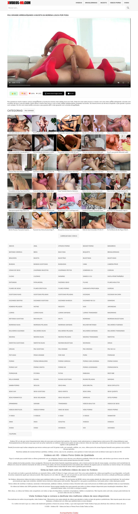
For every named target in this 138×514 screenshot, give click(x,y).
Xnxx (35, 422)
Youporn (12, 434)
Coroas (111, 270)
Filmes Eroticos (40, 288)
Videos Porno (115, 3)
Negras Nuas (39, 337)
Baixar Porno (88, 246)
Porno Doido (113, 361)
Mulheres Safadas (90, 331)
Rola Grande (14, 379)
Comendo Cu (88, 270)
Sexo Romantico (15, 397)
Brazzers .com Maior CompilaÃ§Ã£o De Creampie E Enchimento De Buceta (118, 171)
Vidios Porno (113, 409)
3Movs (11, 246)
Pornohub (13, 373)
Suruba (36, 403)
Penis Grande (39, 355)
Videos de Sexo (113, 403)
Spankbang (13, 403)
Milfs (60, 319)
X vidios (86, 416)
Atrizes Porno (64, 246)
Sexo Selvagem (39, 397)
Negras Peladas (64, 337)
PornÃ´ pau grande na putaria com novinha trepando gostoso (44, 133)
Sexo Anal (62, 385)
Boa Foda (61, 252)
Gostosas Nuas (15, 294)
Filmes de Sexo (15, 288)
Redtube (111, 373)
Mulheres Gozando (16, 331)
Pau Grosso (87, 349)
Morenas (86, 319)
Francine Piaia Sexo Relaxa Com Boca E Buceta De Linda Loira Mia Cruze (20, 171)
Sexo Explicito (113, 385)
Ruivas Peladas (89, 379)
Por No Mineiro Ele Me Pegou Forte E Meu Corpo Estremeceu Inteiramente (118, 230)
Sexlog (36, 385)
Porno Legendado (90, 367)
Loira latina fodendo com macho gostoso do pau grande (20, 133)
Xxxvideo (111, 428)
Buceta (36, 258)
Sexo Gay (12, 391)
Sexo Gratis (63, 391)
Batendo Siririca (15, 252)
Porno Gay (13, 367)
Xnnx (11, 422)
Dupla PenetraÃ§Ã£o (116, 276)
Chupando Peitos (65, 270)
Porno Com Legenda (91, 361)
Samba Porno (14, 385)
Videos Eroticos (15, 409)
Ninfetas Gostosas (16, 343)
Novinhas (86, 343)
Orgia (110, 343)
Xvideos (79, 3)
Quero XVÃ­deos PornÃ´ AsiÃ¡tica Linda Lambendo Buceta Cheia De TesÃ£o (44, 210)
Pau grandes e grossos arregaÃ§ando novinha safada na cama (69, 133)
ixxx (84, 306)
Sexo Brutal (88, 385)
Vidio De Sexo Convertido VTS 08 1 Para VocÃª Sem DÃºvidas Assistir (94, 230)
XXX (84, 428)
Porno (11, 361)
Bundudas (62, 264)
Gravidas (111, 300)
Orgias (11, 349)
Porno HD (62, 367)
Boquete (86, 252)
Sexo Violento (64, 397)
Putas (60, 373)
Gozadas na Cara (114, 294)
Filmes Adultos (114, 282)
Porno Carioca (64, 361)
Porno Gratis (39, 367)
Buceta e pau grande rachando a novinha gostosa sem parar (94, 133)
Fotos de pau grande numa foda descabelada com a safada (118, 133)
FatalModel (38, 282)
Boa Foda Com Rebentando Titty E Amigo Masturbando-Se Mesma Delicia (118, 210)
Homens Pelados (15, 306)
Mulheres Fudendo (115, 325)
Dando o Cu (87, 276)
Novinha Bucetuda (65, 343)
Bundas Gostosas (41, 264)
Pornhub (111, 355)
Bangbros (111, 246)
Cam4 (85, 264)
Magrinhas (112, 312)
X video (12, 416)
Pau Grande (29, 110)
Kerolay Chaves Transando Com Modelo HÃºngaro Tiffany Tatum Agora (94, 171)
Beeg (35, 252)
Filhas (85, 282)
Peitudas (12, 355)
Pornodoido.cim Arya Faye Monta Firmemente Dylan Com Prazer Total (20, 191)
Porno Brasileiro (41, 361)
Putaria (37, 373)
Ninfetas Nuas (39, 343)
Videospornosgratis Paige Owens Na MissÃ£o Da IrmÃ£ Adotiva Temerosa (20, 210)
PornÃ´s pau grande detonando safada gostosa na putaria (118, 152)
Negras (12, 337)
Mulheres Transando (116, 331)
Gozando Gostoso (41, 300)
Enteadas (12, 282)
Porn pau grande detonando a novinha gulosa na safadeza (44, 152)
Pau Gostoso (39, 349)
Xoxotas (61, 422)
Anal (35, 246)
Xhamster (111, 416)
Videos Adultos (89, 403)
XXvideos (61, 428)
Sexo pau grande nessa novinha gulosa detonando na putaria (94, 152)
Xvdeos (86, 422)
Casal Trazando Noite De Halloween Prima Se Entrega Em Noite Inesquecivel (69, 191)
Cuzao (11, 276)
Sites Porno (112, 397)
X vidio (60, 416)
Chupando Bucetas (41, 270)
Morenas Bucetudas (116, 319)
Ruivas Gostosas (65, 379)
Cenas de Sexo (14, 270)
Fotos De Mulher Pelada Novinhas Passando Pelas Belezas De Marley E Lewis (118, 191)
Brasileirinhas (91, 3)
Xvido (36, 428)
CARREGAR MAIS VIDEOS (68, 236)
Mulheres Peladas (65, 331)
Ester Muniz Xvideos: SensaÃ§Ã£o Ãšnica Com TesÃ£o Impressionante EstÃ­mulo (44, 171)
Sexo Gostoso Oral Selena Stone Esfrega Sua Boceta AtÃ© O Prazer (69, 171)
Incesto (104, 3)
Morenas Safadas (65, 325)
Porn (85, 355)
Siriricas (86, 397)
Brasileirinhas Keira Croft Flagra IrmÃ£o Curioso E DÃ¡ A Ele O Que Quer (69, 210)
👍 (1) (14, 93)
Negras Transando (90, 337)
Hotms (36, 306)
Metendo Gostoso (16, 319)
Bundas (12, 264)
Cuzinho (37, 276)
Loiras (11, 312)
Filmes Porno (63, 288)
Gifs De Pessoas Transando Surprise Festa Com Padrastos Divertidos (20, 230)
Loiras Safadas (64, 312)
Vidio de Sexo (63, 409)
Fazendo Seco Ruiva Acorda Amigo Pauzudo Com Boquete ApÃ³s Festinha (44, 230)
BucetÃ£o (62, 258)
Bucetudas (112, 258)
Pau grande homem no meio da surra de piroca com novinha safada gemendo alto (69, 152)
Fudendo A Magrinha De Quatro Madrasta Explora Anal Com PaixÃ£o (44, 191)
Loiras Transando (90, 312)
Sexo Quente (113, 391)
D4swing (61, 276)
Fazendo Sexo (63, 282)
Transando (62, 403)
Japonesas (112, 306)
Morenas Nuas (14, 325)
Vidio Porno (87, 409)
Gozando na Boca (65, 300)
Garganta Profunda (91, 288)
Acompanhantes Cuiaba (69, 513)
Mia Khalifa (38, 319)
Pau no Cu (111, 349)
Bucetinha (87, 258)
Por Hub (61, 355)
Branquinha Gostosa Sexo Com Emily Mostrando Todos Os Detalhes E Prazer (69, 230)
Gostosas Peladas (41, 294)
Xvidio (126, 3)
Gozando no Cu (89, 300)
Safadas (111, 379)
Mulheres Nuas (40, 331)
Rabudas (86, 373)
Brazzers (12, 258)
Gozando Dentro (16, 300)
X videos (37, 416)
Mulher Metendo (89, 325)
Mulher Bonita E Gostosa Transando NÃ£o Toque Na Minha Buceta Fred (94, 191)
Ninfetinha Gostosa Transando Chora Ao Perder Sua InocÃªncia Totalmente (94, 210)
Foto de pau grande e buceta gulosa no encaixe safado (20, 152)
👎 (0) (23, 93)
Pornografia (113, 367)
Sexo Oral (87, 391)
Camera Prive (113, 264)
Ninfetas (111, 337)
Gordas (111, 288)
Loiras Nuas (38, 312)
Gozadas (86, 294)
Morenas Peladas (40, 325)
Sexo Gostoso (39, 391)
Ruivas (36, 379)
